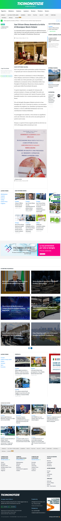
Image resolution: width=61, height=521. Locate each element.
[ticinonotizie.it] (30, 3)
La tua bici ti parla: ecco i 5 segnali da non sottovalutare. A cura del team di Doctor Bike (23, 440)
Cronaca (2, 24)
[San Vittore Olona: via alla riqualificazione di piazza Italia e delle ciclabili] (30, 196)
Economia (18, 415)
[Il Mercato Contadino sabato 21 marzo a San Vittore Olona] (41, 218)
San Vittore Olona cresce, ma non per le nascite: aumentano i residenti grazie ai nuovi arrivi (40, 207)
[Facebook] (27, 184)
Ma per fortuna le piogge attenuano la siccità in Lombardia (53, 86)
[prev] (57, 21)
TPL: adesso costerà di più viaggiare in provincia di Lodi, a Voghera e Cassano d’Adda (22, 392)
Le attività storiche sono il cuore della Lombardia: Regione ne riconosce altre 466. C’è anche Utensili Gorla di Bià (38, 441)
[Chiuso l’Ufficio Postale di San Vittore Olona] (20, 196)
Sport (17, 437)
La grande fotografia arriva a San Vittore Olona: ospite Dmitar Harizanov (30, 228)
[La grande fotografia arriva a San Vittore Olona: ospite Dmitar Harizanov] (30, 218)
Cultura (38, 222)
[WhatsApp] (37, 184)
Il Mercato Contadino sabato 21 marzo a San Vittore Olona (40, 227)
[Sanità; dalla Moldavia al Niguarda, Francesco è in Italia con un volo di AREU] (8, 409)
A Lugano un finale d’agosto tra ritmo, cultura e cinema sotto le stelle (54, 39)
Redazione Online (5, 26)
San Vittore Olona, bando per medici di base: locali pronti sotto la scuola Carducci (19, 228)
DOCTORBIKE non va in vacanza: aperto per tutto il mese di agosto (37, 418)
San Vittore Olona (54, 24)
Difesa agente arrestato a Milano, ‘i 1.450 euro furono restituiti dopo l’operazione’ (22, 20)
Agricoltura (50, 82)
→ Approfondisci (52, 31)
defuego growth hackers (54, 516)
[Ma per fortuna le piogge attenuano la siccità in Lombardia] (54, 75)
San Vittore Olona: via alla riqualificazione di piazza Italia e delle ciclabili (30, 206)
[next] (60, 21)
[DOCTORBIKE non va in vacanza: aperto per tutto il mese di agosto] (38, 409)
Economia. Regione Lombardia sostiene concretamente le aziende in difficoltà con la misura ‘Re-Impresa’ (22, 419)
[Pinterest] (34, 184)
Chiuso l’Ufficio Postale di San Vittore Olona (54, 28)
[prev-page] (49, 106)
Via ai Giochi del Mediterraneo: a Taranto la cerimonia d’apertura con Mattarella (13, 308)
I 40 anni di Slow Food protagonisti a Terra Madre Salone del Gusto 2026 (37, 371)
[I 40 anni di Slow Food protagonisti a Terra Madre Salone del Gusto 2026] (38, 362)
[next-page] (52, 106)
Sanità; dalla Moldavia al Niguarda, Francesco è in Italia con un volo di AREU (8, 418)
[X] (30, 184)
